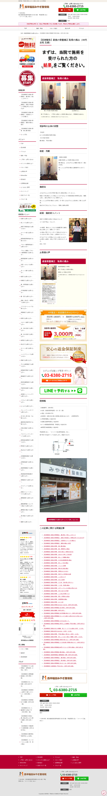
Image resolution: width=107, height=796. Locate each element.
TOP (25, 28)
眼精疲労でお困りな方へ (27, 377)
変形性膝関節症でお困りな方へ (27, 383)
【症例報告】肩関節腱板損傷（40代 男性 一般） (27, 676)
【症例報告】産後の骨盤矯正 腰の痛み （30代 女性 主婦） (59, 652)
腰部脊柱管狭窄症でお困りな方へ (27, 423)
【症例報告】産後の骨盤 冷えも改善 (54, 579)
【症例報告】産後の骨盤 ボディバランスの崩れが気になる (60, 588)
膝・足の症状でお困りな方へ (27, 335)
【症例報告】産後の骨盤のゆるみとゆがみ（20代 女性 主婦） (60, 605)
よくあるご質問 (25, 187)
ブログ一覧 (24, 199)
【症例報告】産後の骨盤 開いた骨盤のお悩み (56, 596)
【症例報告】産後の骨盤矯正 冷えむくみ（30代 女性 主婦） (60, 663)
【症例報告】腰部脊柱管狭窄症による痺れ (27, 735)
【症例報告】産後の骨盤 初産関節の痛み (55, 599)
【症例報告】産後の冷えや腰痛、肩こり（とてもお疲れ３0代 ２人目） (63, 628)
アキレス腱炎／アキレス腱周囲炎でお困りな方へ (27, 252)
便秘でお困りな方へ (26, 360)
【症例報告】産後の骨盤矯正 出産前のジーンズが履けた (59, 540)
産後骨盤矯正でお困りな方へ (31, 33)
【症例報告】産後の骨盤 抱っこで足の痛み (55, 563)
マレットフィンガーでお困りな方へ (27, 411)
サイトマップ (24, 191)
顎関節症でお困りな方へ (27, 481)
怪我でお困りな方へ (26, 318)
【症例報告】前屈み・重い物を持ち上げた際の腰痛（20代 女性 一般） (27, 719)
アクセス (81, 28)
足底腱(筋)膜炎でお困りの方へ (27, 457)
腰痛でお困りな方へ (26, 522)
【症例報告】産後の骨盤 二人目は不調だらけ (56, 593)
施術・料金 (39, 28)
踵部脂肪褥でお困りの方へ (27, 259)
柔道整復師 (24, 657)
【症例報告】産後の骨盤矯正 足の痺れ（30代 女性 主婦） (59, 607)
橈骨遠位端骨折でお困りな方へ (27, 441)
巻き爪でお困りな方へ (27, 344)
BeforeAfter (24, 175)
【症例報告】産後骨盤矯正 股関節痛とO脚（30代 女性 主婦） (60, 655)
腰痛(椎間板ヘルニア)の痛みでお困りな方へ (27, 505)
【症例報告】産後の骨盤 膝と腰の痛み (54, 546)
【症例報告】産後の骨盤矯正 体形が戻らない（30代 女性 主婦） (61, 639)
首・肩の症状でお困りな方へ (27, 329)
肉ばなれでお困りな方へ (27, 451)
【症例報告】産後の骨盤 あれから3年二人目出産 (57, 554)
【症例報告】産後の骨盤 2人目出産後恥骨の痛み (57, 560)
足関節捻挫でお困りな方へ (27, 463)
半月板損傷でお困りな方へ (27, 291)
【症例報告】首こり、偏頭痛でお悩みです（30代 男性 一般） (27, 710)
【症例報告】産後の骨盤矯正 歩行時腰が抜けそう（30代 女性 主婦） (62, 613)
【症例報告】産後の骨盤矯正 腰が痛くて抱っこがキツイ (59, 535)
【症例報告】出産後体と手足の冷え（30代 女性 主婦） (58, 666)
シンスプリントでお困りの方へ (27, 355)
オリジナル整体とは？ (27, 163)
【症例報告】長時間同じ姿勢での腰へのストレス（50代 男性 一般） (27, 693)
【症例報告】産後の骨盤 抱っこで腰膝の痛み (56, 557)
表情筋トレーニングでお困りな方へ (27, 395)
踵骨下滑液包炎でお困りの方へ (27, 227)
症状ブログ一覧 (25, 195)
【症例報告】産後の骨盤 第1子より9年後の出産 (57, 574)
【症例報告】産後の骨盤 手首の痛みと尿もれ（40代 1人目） (61, 634)
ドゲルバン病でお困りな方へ (27, 401)
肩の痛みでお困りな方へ (27, 517)
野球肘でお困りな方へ (27, 446)
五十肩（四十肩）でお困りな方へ (27, 417)
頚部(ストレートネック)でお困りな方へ (27, 493)
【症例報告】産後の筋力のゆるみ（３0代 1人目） (57, 631)
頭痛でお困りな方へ (26, 218)
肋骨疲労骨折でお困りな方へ (27, 371)
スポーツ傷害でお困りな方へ (27, 323)
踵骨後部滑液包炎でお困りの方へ (27, 239)
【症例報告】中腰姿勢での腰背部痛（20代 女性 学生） (27, 728)
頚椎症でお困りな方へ (27, 280)
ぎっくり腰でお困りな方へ (27, 271)
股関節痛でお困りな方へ (27, 499)
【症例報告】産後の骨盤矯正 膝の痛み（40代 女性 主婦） (60, 657)
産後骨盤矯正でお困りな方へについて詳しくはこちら (63, 519)
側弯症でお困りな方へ (27, 340)
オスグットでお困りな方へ (27, 487)
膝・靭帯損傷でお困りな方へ (27, 285)
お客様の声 (24, 171)
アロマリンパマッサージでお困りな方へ (27, 435)
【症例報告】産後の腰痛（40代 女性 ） (54, 610)
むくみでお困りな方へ (27, 406)
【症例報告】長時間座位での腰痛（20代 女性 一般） (27, 702)
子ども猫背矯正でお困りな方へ (27, 365)
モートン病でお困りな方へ (27, 349)
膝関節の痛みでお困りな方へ (27, 511)
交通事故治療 (24, 183)
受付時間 (23, 147)
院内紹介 (23, 179)
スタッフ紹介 (53, 28)
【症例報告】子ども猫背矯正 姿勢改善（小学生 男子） (27, 668)
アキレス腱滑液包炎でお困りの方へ (27, 245)
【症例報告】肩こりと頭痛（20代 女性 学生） (27, 684)
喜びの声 (67, 28)
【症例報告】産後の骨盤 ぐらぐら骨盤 (54, 565)
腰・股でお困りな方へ (27, 296)
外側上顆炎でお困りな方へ (27, 429)
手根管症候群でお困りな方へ (27, 389)
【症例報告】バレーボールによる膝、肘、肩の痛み (27, 742)
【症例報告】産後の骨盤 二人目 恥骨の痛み (56, 585)
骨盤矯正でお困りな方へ (27, 313)
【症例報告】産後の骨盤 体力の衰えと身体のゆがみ (58, 551)
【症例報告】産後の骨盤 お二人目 (53, 602)
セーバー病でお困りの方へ (27, 233)
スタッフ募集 (24, 649)
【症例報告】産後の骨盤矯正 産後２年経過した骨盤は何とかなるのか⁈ (63, 537)
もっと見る (24, 134)
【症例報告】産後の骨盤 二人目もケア (54, 577)
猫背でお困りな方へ (26, 276)
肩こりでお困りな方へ (27, 222)
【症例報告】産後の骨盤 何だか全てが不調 (55, 591)
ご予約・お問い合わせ (27, 159)
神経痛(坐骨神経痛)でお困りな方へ (27, 475)
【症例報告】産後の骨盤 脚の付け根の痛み (55, 568)
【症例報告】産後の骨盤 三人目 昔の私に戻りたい (58, 582)
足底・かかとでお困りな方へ (27, 265)
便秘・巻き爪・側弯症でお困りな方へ (27, 301)
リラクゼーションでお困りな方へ (27, 307)
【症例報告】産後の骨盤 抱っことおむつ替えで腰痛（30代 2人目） (63, 637)
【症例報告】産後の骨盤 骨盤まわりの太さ (55, 571)
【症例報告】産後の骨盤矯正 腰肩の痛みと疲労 (57, 543)
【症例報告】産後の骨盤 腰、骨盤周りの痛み (56, 549)
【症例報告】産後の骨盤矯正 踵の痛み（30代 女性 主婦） (60, 660)
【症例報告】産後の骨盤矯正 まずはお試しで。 (56, 621)
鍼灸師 (23, 653)
